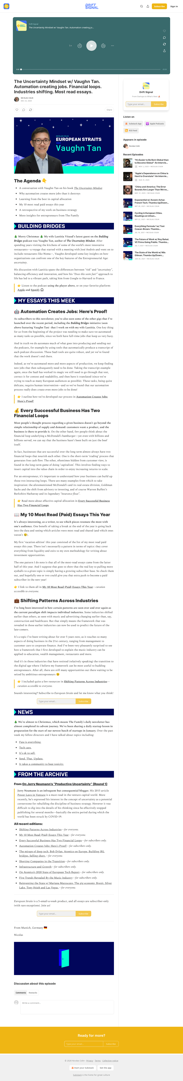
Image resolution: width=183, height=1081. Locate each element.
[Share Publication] (148, 6)
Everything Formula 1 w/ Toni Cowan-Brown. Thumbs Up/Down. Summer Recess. (149, 228)
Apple (21, 290)
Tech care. (25, 748)
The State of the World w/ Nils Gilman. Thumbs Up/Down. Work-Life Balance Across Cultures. (150, 254)
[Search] (141, 6)
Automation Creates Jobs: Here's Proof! (43, 846)
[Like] (17, 110)
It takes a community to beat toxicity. (41, 764)
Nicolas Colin (27, 98)
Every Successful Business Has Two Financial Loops (50, 840)
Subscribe (159, 6)
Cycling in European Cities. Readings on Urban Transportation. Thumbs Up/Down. (148, 214)
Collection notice (110, 1060)
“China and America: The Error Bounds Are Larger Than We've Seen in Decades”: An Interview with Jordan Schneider (151, 188)
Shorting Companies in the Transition (42, 861)
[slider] (91, 69)
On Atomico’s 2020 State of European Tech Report (49, 872)
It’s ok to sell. (27, 753)
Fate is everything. (30, 742)
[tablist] (26, 993)
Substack (77, 1075)
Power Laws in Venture (31, 795)
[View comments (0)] (164, 37)
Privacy (89, 1060)
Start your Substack (84, 1067)
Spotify (35, 290)
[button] (70, 45)
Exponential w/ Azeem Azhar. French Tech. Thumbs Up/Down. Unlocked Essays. (151, 201)
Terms (98, 1060)
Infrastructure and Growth (35, 867)
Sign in (174, 6)
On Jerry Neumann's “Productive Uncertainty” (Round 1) (64, 784)
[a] (128, 163)
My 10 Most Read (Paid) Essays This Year (67, 587)
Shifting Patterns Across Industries (85, 682)
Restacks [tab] (33, 992)
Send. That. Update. (31, 759)
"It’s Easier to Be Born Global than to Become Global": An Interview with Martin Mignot (152, 161)
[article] (146, 163)
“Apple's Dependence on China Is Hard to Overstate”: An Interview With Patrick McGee (151, 175)
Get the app (105, 1067)
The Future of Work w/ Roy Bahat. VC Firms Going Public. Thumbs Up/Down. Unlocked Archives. (152, 241)
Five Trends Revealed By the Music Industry (45, 878)
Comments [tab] (21, 992)
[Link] (10, 181)
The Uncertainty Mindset (88, 188)
